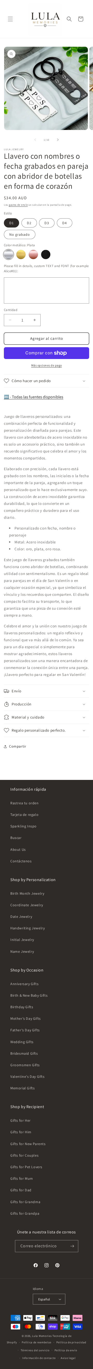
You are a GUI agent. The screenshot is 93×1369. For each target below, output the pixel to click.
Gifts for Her (20, 1120)
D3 (46, 223)
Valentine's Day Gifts (27, 1076)
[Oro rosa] (33, 254)
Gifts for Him (21, 1132)
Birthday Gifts (21, 1007)
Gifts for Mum (21, 1178)
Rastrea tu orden (24, 803)
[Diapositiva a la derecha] (58, 139)
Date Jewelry (21, 916)
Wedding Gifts (22, 1042)
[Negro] (45, 254)
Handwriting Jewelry (27, 928)
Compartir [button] (17, 746)
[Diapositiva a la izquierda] (35, 139)
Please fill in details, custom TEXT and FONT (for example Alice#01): (46, 268)
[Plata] (8, 254)
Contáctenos (21, 861)
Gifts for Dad (21, 1190)
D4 (64, 223)
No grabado (19, 234)
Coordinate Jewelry (26, 905)
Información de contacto (39, 1358)
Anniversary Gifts (24, 983)
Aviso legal (68, 1358)
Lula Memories (42, 1336)
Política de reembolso (36, 1342)
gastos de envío (18, 204)
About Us (18, 849)
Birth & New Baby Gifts (29, 995)
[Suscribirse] (72, 1246)
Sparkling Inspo (23, 826)
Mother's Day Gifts (25, 1018)
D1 (11, 223)
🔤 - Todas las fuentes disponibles (33, 397)
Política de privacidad (71, 1342)
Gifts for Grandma (25, 1202)
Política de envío (66, 1350)
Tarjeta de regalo (24, 814)
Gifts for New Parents (28, 1143)
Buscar (16, 837)
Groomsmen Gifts (25, 1065)
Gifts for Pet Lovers (26, 1167)
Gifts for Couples (24, 1155)
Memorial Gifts (22, 1088)
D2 (29, 223)
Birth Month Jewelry (27, 893)
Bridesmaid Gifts (24, 1053)
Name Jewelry (22, 951)
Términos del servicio (35, 1350)
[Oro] (21, 254)
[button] (10, 19)
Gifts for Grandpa (24, 1213)
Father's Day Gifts (25, 1030)
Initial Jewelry (22, 939)
